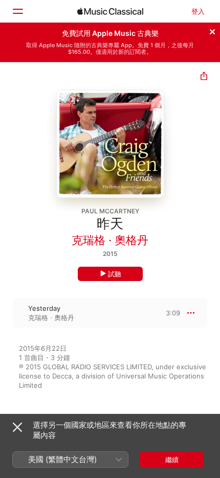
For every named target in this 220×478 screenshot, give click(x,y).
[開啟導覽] (17, 11)
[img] (110, 11)
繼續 (172, 459)
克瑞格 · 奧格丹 (110, 240)
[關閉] (212, 30)
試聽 (114, 274)
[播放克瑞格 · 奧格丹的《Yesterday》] (7, 313)
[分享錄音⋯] (204, 77)
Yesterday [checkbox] (44, 308)
